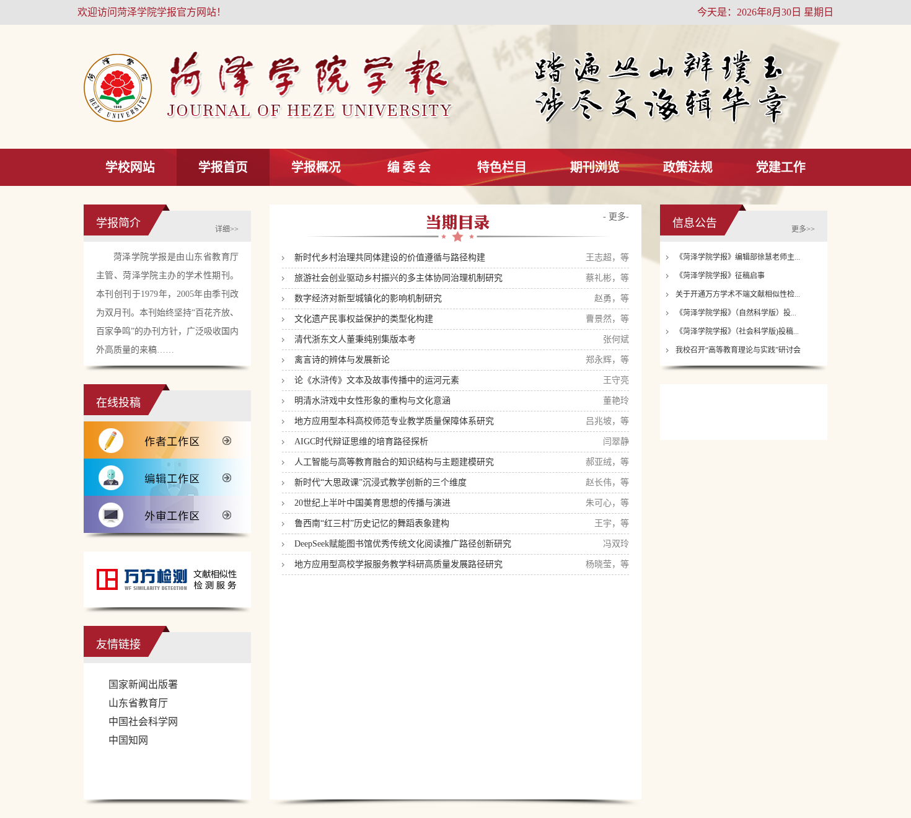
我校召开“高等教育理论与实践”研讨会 (738, 350)
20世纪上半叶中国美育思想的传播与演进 (372, 503)
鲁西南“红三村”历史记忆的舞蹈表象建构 (371, 523)
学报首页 (223, 167)
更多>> (803, 229)
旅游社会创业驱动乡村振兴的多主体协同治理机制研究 (398, 278)
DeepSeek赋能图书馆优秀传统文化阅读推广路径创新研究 (402, 543)
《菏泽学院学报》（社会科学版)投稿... (737, 331)
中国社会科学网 (143, 721)
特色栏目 (502, 167)
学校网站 (130, 167)
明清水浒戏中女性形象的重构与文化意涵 (372, 400)
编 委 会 (409, 167)
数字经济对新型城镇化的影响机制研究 (368, 298)
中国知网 (128, 740)
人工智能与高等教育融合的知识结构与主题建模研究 (394, 462)
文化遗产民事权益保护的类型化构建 (363, 318)
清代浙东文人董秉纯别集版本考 (355, 339)
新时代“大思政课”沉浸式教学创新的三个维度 (380, 482)
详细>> (227, 229)
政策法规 (688, 167)
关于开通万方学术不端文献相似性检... (738, 294)
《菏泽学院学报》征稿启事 (720, 275)
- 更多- (616, 216)
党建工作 (781, 167)
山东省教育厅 (138, 703)
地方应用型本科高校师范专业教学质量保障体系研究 (394, 421)
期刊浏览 (595, 167)
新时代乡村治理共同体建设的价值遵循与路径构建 (389, 257)
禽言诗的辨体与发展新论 (342, 359)
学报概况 (316, 167)
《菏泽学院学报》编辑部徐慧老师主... (738, 257)
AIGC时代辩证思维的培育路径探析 (361, 441)
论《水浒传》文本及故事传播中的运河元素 (376, 380)
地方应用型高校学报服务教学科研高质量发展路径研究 (398, 564)
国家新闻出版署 (143, 684)
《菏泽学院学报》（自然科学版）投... (736, 313)
